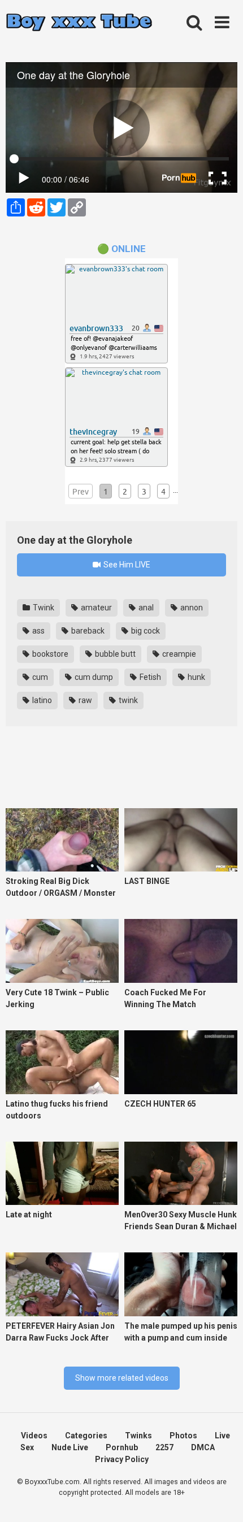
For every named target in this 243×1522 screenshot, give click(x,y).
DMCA (203, 1447)
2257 (164, 1447)
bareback (87, 630)
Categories (86, 1435)
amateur (95, 607)
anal (145, 607)
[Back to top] (222, 1499)
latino (41, 700)
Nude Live (69, 1447)
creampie (178, 653)
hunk (195, 677)
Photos (183, 1435)
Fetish (149, 677)
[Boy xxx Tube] (79, 23)
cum (39, 677)
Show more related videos (121, 1377)
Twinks (138, 1435)
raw (84, 700)
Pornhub (122, 1447)
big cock (144, 630)
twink (127, 700)
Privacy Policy (122, 1459)
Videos (34, 1435)
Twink (42, 607)
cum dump (93, 677)
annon (191, 607)
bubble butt (114, 653)
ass (38, 630)
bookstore (49, 653)
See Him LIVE (126, 564)
